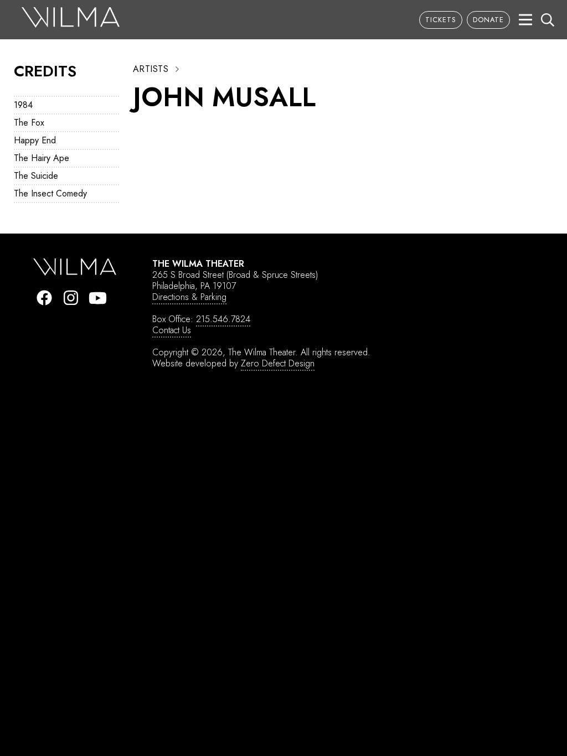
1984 (23, 105)
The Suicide (36, 175)
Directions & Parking (189, 297)
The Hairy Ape (41, 158)
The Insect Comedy (50, 193)
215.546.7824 (223, 319)
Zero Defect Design (278, 363)
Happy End (35, 140)
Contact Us (171, 330)
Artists (150, 69)
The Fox (29, 122)
